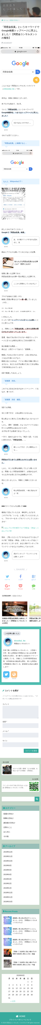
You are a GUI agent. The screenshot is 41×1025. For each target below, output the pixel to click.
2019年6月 (7, 865)
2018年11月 (8, 897)
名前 (5, 722)
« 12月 (13, 1001)
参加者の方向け (9, 823)
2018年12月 (8, 892)
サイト (5, 741)
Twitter (6, 678)
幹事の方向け (8, 818)
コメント (6, 704)
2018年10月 (8, 901)
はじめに (6, 832)
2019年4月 (7, 874)
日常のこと (7, 827)
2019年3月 (7, 879)
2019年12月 (8, 852)
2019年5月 (7, 870)
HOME (21, 1016)
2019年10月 (8, 861)
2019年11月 (8, 856)
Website (14, 678)
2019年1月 (7, 888)
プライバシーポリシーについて (20, 1020)
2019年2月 (7, 883)
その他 (6, 836)
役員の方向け (17, 596)
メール (6, 731)
